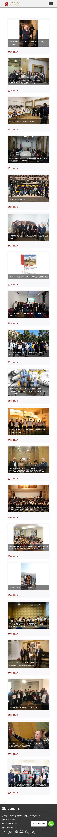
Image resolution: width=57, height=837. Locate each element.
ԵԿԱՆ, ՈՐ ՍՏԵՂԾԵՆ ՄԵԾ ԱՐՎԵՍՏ (22, 122)
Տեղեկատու (10, 808)
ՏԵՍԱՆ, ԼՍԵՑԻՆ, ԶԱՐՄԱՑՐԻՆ (20, 587)
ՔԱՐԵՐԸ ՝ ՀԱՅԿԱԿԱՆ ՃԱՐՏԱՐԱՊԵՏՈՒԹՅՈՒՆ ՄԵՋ (28, 277)
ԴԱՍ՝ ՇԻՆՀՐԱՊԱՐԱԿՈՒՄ (18, 199)
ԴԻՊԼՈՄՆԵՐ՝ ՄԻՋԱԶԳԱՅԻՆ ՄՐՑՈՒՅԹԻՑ (24, 707)
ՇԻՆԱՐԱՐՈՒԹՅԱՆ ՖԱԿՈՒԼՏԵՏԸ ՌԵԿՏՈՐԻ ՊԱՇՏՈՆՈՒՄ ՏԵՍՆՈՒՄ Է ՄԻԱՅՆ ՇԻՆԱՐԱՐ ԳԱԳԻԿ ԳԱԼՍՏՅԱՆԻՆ (28, 391)
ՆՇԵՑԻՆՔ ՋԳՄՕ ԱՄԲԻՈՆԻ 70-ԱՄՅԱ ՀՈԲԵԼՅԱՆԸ (27, 785)
